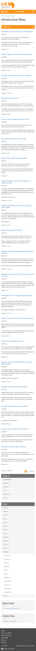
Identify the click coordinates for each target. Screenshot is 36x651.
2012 (6, 544)
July (6, 574)
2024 (5, 508)
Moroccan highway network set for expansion (16, 75)
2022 (5, 515)
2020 (5, 522)
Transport (9, 93)
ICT (8, 49)
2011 (6, 548)
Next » (32, 471)
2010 (6, 552)
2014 (6, 537)
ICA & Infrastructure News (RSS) (12, 608)
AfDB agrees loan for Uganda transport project (16, 295)
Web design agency (21, 645)
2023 (5, 511)
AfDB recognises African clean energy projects (16, 54)
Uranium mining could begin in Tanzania (14, 429)
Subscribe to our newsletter (10, 621)
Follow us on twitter (9, 648)
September (8, 581)
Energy (9, 70)
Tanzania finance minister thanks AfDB (14, 387)
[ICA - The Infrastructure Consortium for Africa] (8, 5)
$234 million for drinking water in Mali (13, 139)
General (6, 486)
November (8, 588)
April (6, 566)
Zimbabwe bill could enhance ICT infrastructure (17, 31)
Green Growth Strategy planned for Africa (15, 119)
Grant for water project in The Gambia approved (17, 318)
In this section (6, 27)
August (7, 577)
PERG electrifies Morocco (10, 98)
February (7, 559)
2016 (5, 533)
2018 (6, 530)
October (7, 585)
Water (8, 153)
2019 (5, 526)
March (7, 563)
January (7, 555)
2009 (6, 596)
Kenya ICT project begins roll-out (12, 341)
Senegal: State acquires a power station (14, 406)
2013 (6, 541)
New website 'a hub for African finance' (14, 158)
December (8, 592)
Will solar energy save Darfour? (11, 230)
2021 (5, 519)
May (6, 570)
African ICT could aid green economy (13, 447)
